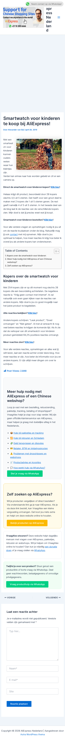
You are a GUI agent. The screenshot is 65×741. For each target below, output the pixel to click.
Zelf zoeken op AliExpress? (19, 265)
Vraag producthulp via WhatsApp (27, 584)
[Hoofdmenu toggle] (59, 17)
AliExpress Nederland (49, 17)
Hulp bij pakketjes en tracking (28, 433)
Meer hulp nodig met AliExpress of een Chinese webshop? (29, 260)
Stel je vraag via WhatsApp (25, 473)
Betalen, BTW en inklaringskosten (30, 448)
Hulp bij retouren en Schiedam (28, 438)
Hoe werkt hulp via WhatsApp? (29, 467)
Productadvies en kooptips (27, 462)
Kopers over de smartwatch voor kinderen (26, 255)
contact (14, 234)
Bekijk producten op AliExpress (27, 523)
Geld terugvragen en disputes (28, 443)
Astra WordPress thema (32, 734)
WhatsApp (39, 550)
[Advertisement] (32, 69)
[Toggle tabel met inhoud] (55, 251)
